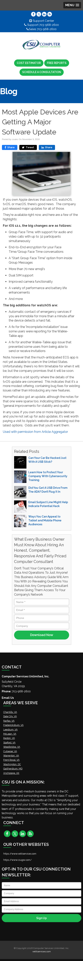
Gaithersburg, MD (12, 768)
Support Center (43, 21)
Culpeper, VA (10, 751)
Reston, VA (9, 738)
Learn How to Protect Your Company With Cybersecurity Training (47, 476)
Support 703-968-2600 (42, 25)
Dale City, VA (10, 716)
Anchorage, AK (11, 773)
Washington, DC (12, 764)
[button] (72, 5)
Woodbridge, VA (11, 746)
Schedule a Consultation (41, 72)
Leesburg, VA (10, 729)
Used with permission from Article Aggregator (35, 432)
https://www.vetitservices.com (19, 853)
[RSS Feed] (49, 14)
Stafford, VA (9, 742)
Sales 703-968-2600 (43, 29)
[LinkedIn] (44, 14)
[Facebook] (33, 14)
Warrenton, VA (11, 755)
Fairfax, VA (8, 720)
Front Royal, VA (11, 759)
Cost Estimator (29, 62)
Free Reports (56, 62)
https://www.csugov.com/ (17, 859)
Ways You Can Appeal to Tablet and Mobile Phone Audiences (44, 520)
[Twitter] (39, 14)
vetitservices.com (41, 951)
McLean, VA (9, 733)
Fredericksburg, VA (13, 725)
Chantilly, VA (10, 712)
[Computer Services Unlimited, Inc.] (41, 45)
